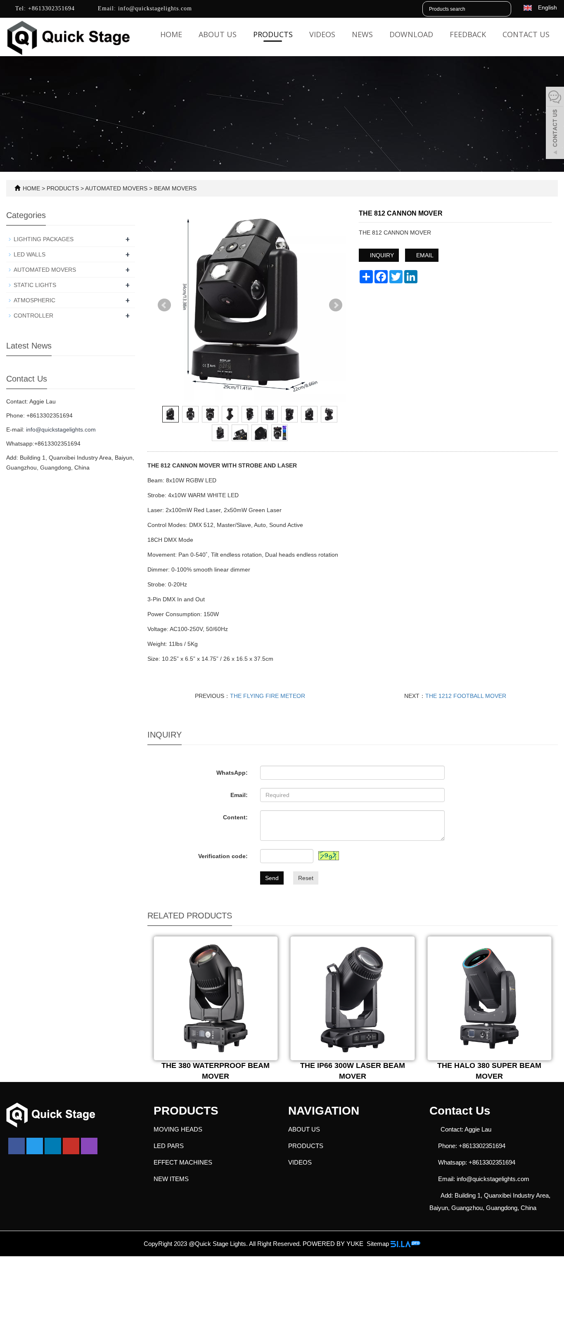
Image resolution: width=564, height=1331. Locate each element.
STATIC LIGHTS (35, 285)
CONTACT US (526, 34)
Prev (164, 305)
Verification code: (223, 856)
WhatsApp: (232, 772)
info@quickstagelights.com (154, 8)
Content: (235, 817)
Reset (305, 878)
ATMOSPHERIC (34, 300)
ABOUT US (218, 34)
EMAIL (424, 255)
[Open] (555, 124)
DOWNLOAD (411, 34)
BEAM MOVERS (174, 188)
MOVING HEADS (178, 1129)
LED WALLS (29, 254)
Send (272, 878)
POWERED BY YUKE (334, 1243)
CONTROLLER (33, 315)
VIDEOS (322, 34)
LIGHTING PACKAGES (43, 239)
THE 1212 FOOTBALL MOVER (465, 696)
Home (171, 34)
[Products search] (504, 9)
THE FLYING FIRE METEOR (267, 696)
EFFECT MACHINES (183, 1162)
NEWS (362, 34)
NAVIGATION (323, 1110)
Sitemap (378, 1243)
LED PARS (169, 1145)
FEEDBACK (468, 34)
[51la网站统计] (405, 1243)
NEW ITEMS (171, 1178)
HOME (31, 188)
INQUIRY (381, 255)
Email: (239, 795)
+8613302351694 (50, 8)
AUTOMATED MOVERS (116, 188)
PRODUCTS (273, 34)
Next (335, 305)
